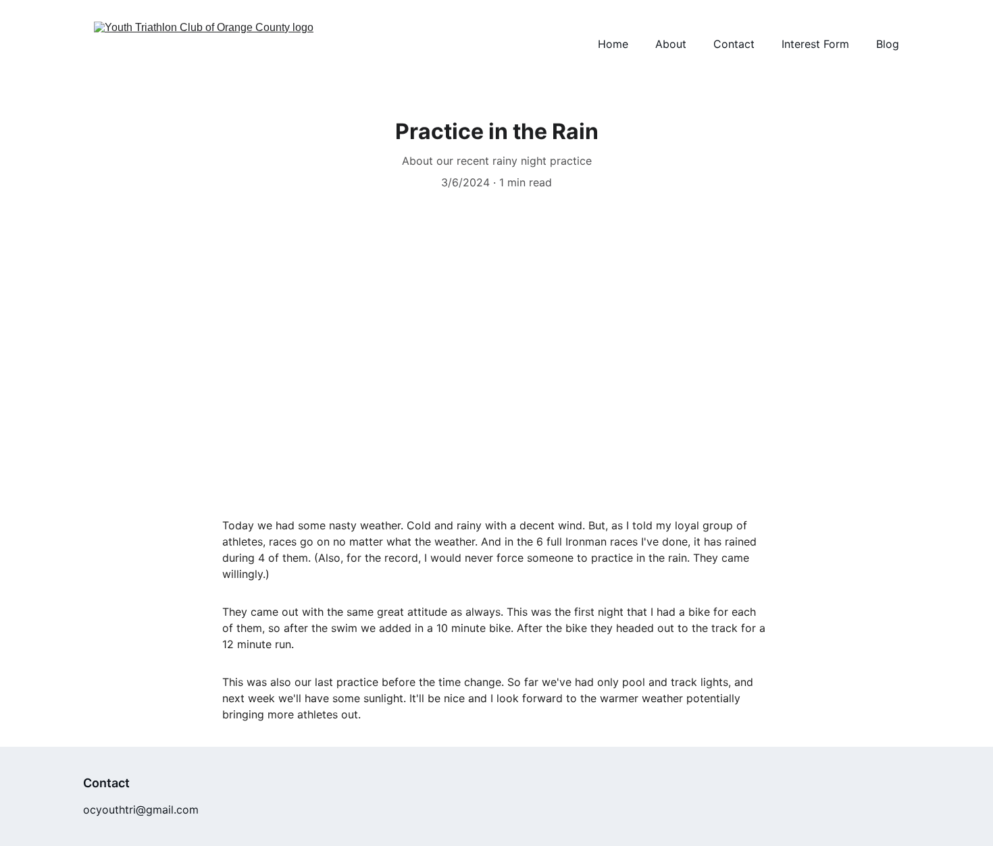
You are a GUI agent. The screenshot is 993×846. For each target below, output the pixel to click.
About (670, 44)
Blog (887, 44)
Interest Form (815, 44)
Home (613, 44)
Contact (734, 44)
